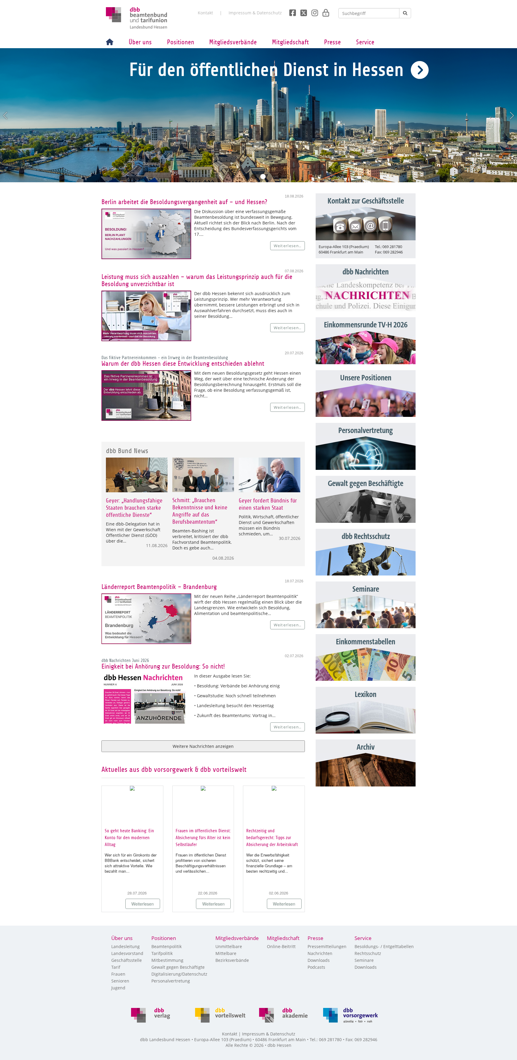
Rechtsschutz (368, 953)
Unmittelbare (228, 946)
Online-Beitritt (281, 946)
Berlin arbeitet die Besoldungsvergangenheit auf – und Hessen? (184, 202)
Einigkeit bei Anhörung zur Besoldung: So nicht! (163, 666)
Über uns (140, 42)
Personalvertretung (170, 981)
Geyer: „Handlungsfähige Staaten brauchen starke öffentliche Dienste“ (134, 508)
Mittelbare (225, 953)
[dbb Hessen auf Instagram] (312, 11)
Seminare (364, 960)
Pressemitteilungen (327, 946)
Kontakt (205, 13)
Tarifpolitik (162, 953)
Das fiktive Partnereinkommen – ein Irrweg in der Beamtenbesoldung (164, 357)
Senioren (120, 981)
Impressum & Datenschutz (255, 13)
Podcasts (316, 967)
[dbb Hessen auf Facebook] (290, 11)
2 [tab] (263, 176)
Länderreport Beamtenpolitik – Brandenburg (159, 586)
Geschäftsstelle (126, 960)
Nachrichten (320, 953)
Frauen (118, 974)
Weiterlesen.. (288, 245)
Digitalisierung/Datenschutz (179, 974)
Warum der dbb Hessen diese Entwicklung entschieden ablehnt (182, 363)
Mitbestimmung (167, 960)
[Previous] (5, 115)
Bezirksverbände (232, 960)
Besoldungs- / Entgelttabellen (384, 946)
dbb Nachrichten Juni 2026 (125, 660)
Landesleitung (125, 946)
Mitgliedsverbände (233, 42)
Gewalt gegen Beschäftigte (178, 967)
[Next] (511, 115)
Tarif (115, 967)
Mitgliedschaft (290, 42)
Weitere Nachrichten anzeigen (203, 746)
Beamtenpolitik (166, 946)
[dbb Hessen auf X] (301, 11)
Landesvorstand (127, 953)
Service (365, 42)
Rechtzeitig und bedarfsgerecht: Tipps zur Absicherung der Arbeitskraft (272, 837)
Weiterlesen (142, 904)
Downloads (319, 960)
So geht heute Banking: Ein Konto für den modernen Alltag (129, 837)
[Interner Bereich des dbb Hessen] (324, 11)
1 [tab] (254, 176)
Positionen (180, 42)
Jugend (118, 988)
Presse (332, 42)
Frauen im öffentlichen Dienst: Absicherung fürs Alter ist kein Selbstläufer (203, 837)
